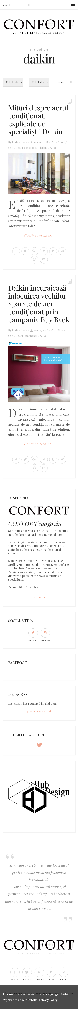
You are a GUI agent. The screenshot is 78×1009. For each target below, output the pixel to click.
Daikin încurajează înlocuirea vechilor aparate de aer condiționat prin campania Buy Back (38, 303)
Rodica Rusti (19, 142)
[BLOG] (51, 972)
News (61, 142)
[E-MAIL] (63, 972)
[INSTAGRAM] (45, 633)
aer (21, 336)
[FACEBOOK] (33, 633)
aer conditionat (28, 147)
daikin (43, 147)
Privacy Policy (48, 1000)
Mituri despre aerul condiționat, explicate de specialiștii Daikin (38, 119)
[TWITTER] (27, 972)
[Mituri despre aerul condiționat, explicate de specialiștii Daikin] (39, 173)
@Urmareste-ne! (39, 711)
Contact (39, 597)
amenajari (31, 336)
